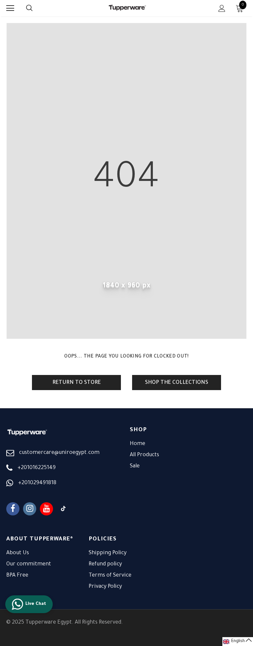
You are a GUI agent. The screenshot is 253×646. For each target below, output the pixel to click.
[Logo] (127, 8)
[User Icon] (221, 8)
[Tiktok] (63, 508)
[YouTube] (46, 508)
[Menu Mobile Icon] (10, 8)
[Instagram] (29, 508)
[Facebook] (12, 508)
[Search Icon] (36, 8)
